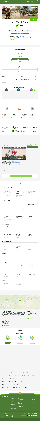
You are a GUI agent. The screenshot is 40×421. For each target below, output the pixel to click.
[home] (5, 396)
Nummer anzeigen (20, 342)
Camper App (13, 399)
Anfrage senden (19, 33)
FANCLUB (12, 398)
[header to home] (5, 1)
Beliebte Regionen (12, 406)
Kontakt (26, 399)
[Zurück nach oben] (20, 393)
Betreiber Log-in (20, 406)
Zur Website (31, 342)
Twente (18, 39)
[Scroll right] (38, 94)
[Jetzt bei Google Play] (34, 415)
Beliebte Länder (13, 404)
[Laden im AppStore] (29, 415)
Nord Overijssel (13, 39)
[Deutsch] (23, 1)
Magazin (12, 401)
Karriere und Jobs (35, 400)
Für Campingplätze (20, 399)
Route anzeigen (29, 318)
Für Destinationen (21, 400)
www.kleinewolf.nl (15, 40)
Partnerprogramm (21, 404)
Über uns (33, 399)
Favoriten (33, 1)
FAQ (26, 398)
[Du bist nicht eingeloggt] (37, 1)
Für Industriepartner (20, 403)
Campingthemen (13, 408)
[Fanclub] (9, 3)
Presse (33, 402)
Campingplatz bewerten (19, 59)
